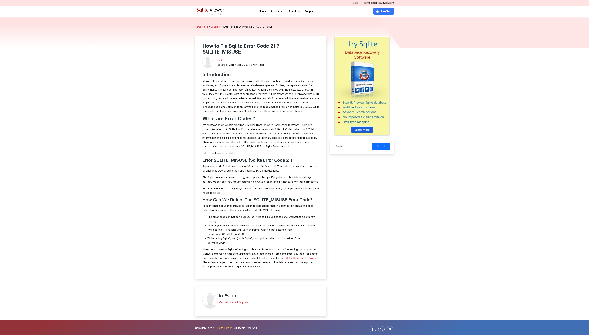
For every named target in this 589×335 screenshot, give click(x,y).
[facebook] (373, 329)
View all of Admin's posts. (234, 302)
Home (262, 11)
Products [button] (276, 11)
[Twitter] (381, 329)
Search (381, 146)
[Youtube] (390, 329)
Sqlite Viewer (224, 327)
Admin (219, 60)
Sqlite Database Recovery (301, 257)
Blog (355, 2)
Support (309, 11)
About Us (294, 11)
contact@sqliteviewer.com (379, 2)
